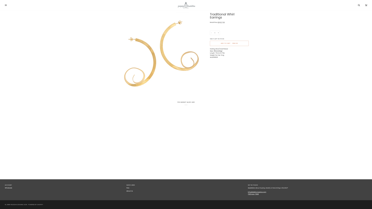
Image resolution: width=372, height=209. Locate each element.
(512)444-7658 (253, 194)
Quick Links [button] (130, 185)
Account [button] (8, 185)
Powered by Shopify (35, 204)
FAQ (127, 188)
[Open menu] (8, 5)
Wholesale (8, 188)
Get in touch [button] (253, 185)
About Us (129, 191)
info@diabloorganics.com (257, 192)
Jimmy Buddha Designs (14, 204)
